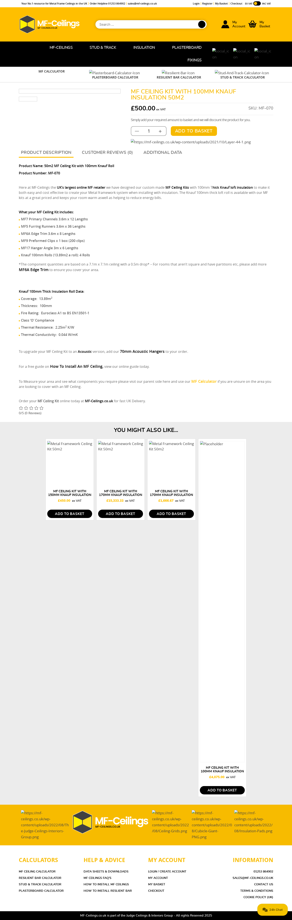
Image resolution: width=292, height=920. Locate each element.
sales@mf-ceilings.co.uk (142, 3)
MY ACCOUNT (158, 878)
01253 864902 (263, 871)
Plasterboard (187, 48)
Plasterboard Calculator (41, 890)
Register (207, 3)
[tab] (46, 153)
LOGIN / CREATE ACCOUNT (167, 871)
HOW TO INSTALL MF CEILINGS (106, 884)
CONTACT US (263, 884)
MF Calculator (204, 381)
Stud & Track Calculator (40, 884)
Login (196, 3)
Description (57, 152)
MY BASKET (156, 884)
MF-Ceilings (61, 48)
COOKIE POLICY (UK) (258, 897)
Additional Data (162, 152)
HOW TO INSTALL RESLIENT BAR (108, 890)
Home (34, 48)
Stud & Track (103, 48)
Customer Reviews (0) (107, 152)
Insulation (144, 48)
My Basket (221, 3)
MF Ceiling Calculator (37, 871)
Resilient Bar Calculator (40, 878)
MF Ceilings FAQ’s (97, 878)
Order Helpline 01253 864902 (107, 3)
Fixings (194, 60)
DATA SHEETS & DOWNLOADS (106, 871)
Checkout (236, 3)
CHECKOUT (156, 890)
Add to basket (194, 131)
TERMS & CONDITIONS (256, 890)
